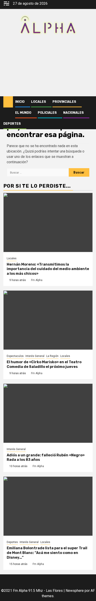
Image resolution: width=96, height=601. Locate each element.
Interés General (34, 356)
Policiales (47, 113)
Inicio (20, 102)
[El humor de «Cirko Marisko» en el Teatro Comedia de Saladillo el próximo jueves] (48, 320)
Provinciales (64, 102)
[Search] (89, 102)
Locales (38, 102)
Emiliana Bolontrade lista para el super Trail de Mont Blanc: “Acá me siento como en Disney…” (47, 553)
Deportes (12, 124)
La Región (52, 356)
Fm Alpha (36, 280)
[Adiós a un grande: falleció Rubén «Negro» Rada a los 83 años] (48, 413)
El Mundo (23, 113)
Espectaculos (15, 356)
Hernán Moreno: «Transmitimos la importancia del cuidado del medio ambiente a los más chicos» (48, 269)
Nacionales (73, 113)
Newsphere (75, 590)
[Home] (8, 102)
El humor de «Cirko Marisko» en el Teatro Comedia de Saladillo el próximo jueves (44, 364)
